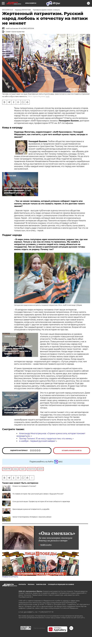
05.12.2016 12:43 (7, 10)
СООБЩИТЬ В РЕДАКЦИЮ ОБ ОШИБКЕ (61, 584)
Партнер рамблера (39, 628)
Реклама (31, 584)
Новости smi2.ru (10, 577)
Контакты (22, 584)
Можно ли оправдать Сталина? (24, 486)
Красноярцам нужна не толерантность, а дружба (30, 509)
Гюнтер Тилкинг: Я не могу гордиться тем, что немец (45, 438)
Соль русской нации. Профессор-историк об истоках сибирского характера (41, 501)
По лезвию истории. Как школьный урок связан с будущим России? (37, 494)
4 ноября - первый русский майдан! (37, 441)
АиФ (47, 96)
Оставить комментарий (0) (72, 450)
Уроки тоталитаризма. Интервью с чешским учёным (31, 517)
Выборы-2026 (41, 584)
